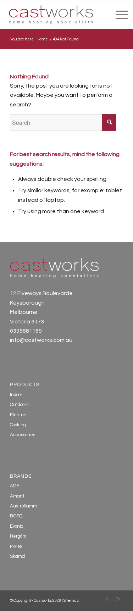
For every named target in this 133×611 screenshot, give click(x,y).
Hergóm (18, 536)
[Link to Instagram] (117, 599)
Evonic (16, 526)
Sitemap (71, 600)
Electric (18, 414)
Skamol (17, 556)
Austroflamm (23, 506)
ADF (15, 485)
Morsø (16, 546)
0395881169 (26, 331)
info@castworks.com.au (41, 340)
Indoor (16, 394)
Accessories (22, 434)
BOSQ (16, 515)
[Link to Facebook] (107, 599)
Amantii (18, 496)
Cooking (18, 424)
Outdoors (19, 404)
